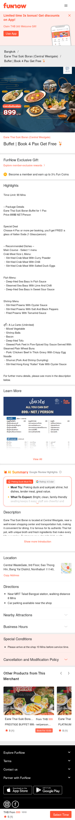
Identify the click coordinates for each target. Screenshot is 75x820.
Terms (7, 761)
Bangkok (10, 51)
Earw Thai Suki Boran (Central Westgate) (31, 56)
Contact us (10, 769)
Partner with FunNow (17, 777)
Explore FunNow (14, 752)
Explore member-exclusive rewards (22, 165)
